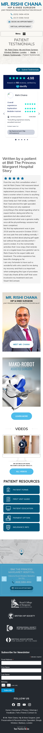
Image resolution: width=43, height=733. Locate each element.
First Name (5, 667)
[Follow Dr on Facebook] (13, 704)
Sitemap (33, 710)
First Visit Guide (21, 499)
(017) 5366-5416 (21, 18)
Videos (21, 429)
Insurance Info (21, 527)
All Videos (21, 471)
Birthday (4, 682)
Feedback (10, 713)
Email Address (7, 659)
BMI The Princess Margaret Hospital (21, 571)
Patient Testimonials (12, 55)
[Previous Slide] (4, 578)
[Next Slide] (39, 578)
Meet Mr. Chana (21, 344)
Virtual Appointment (20, 26)
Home (8, 710)
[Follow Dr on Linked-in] (19, 704)
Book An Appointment (22, 22)
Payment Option (21, 518)
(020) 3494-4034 (21, 14)
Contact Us (32, 713)
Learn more (21, 416)
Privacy (25, 710)
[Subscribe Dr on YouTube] (24, 704)
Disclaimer (16, 710)
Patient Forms (20, 490)
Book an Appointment (23, 588)
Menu (18, 34)
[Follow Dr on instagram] (29, 704)
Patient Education (23, 508)
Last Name (5, 674)
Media (33, 52)
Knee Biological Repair (21, 463)
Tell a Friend (21, 713)
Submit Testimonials (30, 70)
